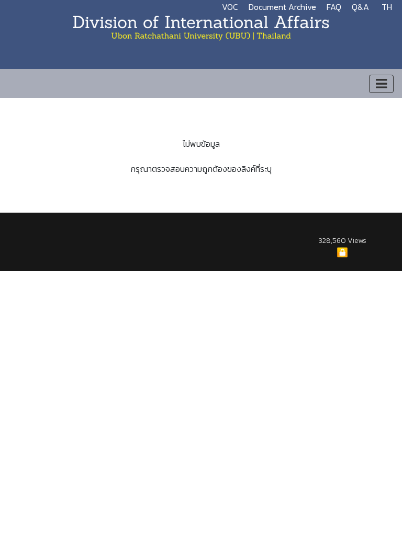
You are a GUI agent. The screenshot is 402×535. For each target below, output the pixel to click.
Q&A (360, 7)
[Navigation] (381, 84)
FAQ (334, 7)
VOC (230, 7)
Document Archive (282, 7)
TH (386, 7)
